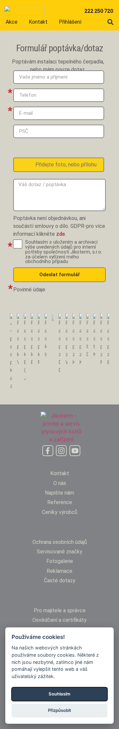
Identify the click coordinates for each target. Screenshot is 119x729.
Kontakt (38, 22)
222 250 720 (98, 11)
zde (60, 234)
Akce (12, 22)
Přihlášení (70, 22)
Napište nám (59, 493)
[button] (110, 21)
